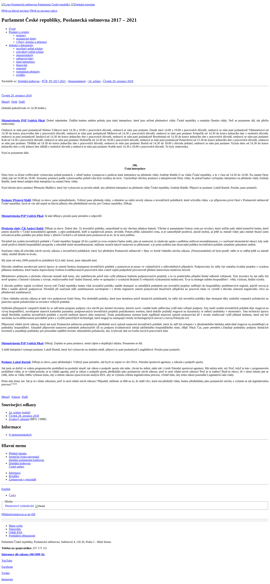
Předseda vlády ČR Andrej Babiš (22, 228)
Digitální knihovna (28, 81)
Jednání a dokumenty (21, 45)
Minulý (5, 101)
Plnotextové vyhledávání (19, 505)
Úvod (12, 28)
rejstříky (21, 75)
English (5, 489)
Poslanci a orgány (19, 32)
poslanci (21, 35)
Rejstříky (14, 476)
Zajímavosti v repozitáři (22, 479)
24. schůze (94, 81)
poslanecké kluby (26, 38)
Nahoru (15, 396)
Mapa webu (16, 525)
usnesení (21, 68)
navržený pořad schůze (29, 48)
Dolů (14, 101)
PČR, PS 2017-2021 (54, 81)
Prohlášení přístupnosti (22, 535)
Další (22, 101)
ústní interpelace (25, 61)
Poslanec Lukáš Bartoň (15, 362)
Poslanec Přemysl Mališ (16, 200)
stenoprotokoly (24, 55)
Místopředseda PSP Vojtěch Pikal (23, 120)
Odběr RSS (15, 532)
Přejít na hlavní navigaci (15, 10)
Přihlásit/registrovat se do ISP (18, 514)
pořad (26, 412)
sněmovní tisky (25, 58)
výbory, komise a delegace (31, 41)
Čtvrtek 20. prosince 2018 (118, 81)
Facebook (7, 566)
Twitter (5, 573)
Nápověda (15, 529)
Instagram (7, 579)
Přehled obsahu (18, 453)
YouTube (6, 560)
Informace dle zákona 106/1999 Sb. (23, 554)
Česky (12, 495)
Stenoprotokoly (77, 81)
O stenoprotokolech (20, 434)
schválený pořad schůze (30, 51)
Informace (15, 472)
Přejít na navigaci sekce (43, 10)
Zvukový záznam (19, 419)
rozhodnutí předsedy (28, 71)
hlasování (21, 65)
